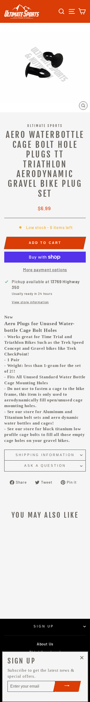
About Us (45, 644)
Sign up (44, 626)
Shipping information (45, 455)
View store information (30, 302)
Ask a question (45, 466)
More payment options (45, 269)
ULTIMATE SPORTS (45, 126)
